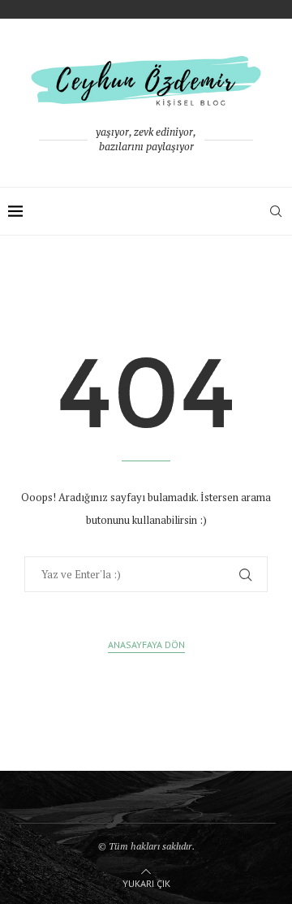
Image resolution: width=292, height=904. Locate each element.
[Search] (276, 211)
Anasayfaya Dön (146, 644)
